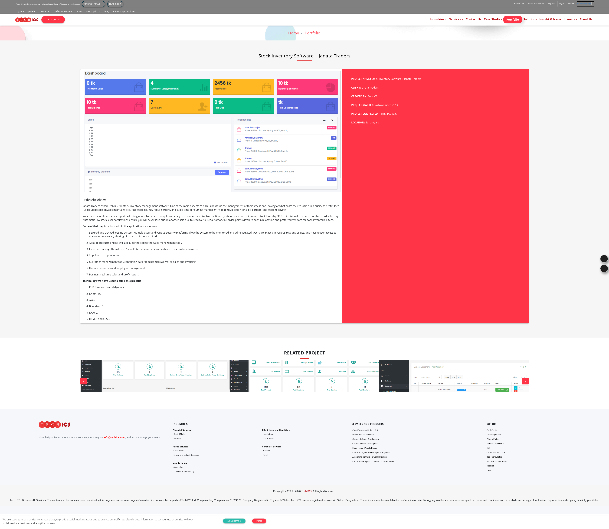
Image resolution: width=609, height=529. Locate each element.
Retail (265, 455)
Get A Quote (492, 430)
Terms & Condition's (495, 444)
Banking (177, 438)
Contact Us (473, 19)
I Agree (259, 521)
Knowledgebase (494, 435)
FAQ (488, 448)
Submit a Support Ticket (497, 461)
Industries (437, 19)
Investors (570, 19)
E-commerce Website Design (364, 448)
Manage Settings (234, 521)
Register (490, 466)
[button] (519, 3)
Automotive (178, 467)
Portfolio (512, 19)
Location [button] (45, 11)
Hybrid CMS (115, 4)
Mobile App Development (363, 435)
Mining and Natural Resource (186, 455)
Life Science (268, 438)
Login (489, 470)
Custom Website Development (365, 444)
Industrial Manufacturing (184, 471)
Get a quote (53, 19)
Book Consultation (494, 457)
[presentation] (83, 381)
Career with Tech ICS (496, 452)
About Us (586, 19)
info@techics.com (114, 437)
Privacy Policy (493, 439)
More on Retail (93, 4)
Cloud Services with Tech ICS (365, 430)
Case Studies (493, 19)
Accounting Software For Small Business (369, 457)
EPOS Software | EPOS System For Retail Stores (373, 461)
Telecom (266, 451)
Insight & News (550, 19)
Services (455, 19)
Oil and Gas (179, 451)
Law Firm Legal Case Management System (371, 452)
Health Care (268, 434)
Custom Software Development (365, 439)
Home (293, 33)
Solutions (530, 19)
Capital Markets (180, 434)
